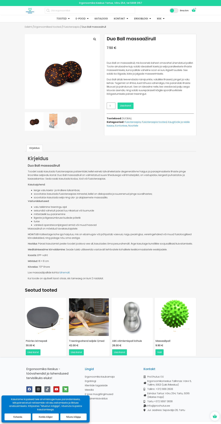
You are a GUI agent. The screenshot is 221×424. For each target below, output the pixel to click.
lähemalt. (64, 272)
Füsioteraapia (71, 27)
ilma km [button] (184, 10)
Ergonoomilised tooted (47, 27)
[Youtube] (56, 389)
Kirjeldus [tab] (34, 148)
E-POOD (81, 18)
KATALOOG (101, 18)
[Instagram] (38, 389)
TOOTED (62, 18)
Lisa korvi (125, 105)
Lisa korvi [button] (33, 352)
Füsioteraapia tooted (154, 122)
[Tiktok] (47, 389)
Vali (159, 352)
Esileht (28, 27)
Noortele (133, 125)
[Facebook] (29, 389)
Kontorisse (121, 125)
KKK (159, 18)
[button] (94, 39)
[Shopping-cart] (65, 389)
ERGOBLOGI (141, 18)
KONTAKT (119, 18)
